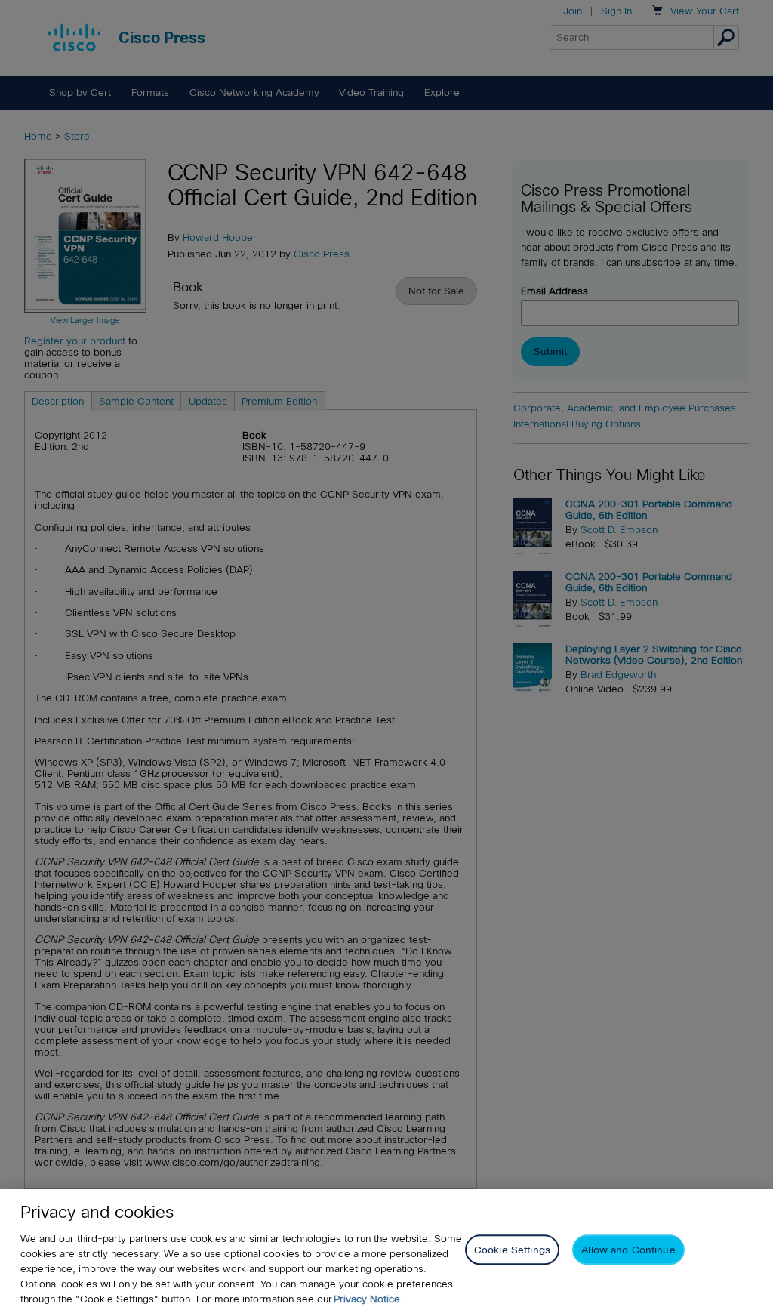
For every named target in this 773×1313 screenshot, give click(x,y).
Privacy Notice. (368, 1299)
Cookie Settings (512, 1250)
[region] (386, 1251)
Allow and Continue (628, 1250)
